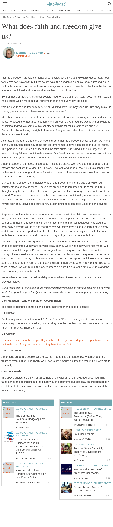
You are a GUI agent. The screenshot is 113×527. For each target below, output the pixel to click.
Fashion (89, 11)
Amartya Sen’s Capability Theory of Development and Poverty (88, 452)
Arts (4, 11)
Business (35, 11)
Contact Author (23, 56)
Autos (14, 11)
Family (79, 11)
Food (100, 11)
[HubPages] (56, 4)
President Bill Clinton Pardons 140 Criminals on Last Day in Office (31, 474)
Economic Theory (84, 444)
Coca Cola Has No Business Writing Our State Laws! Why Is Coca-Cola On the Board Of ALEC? (31, 446)
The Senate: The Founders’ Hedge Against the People (30, 419)
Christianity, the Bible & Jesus (91, 465)
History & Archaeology (87, 430)
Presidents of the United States (92, 409)
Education (48, 11)
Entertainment (65, 11)
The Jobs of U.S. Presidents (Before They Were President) (88, 416)
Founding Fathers (84, 434)
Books (24, 11)
